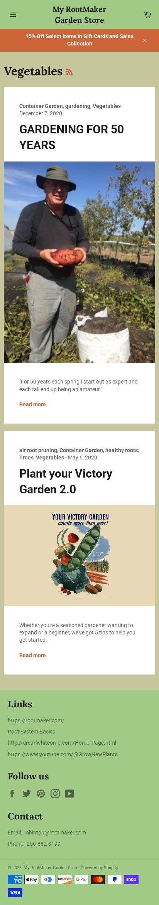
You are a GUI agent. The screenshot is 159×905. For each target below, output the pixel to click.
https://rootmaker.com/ (36, 720)
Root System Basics (31, 731)
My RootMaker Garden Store (79, 14)
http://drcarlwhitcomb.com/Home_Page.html (62, 743)
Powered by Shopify (99, 867)
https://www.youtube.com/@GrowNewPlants (63, 754)
